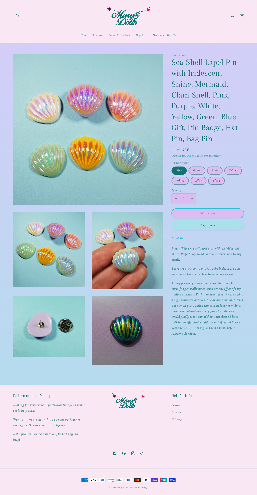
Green (197, 171)
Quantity (177, 190)
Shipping (192, 155)
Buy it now (207, 225)
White (180, 181)
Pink (215, 171)
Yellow (233, 171)
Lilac (198, 181)
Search (176, 405)
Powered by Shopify (139, 487)
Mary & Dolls (123, 487)
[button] (17, 16)
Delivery (177, 419)
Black (216, 181)
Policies (176, 412)
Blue (179, 171)
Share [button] (179, 238)
